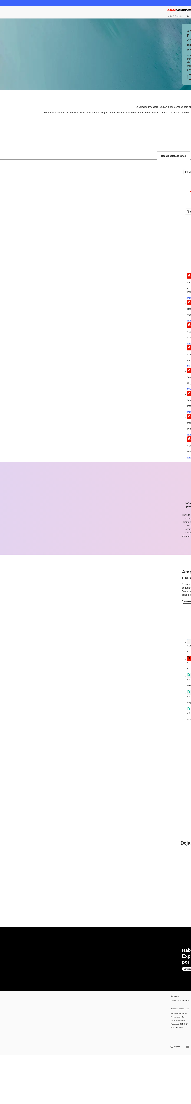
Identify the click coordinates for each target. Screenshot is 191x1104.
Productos (178, 16)
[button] (176, 1047)
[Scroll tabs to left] (2, 156)
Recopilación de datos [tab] (173, 156)
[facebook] (187, 1047)
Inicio (170, 16)
